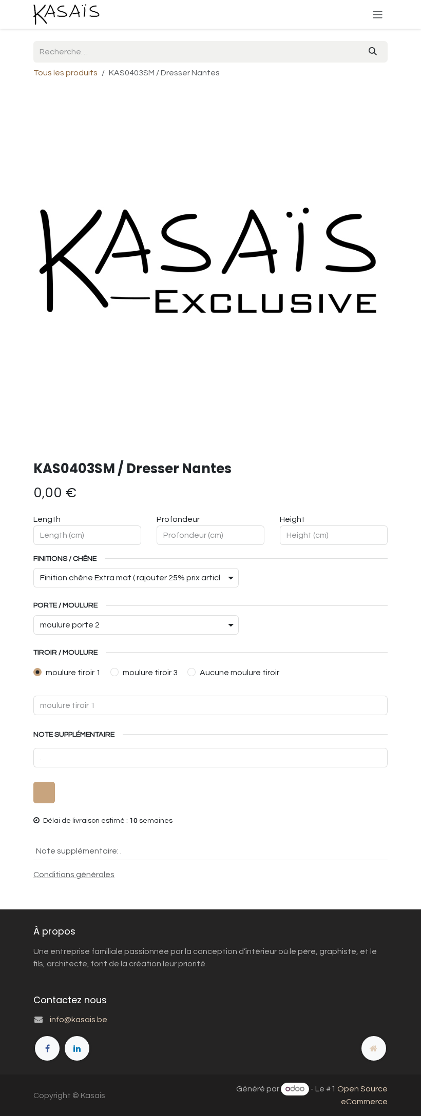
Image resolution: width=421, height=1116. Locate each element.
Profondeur (178, 519)
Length (47, 519)
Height (292, 519)
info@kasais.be (78, 1020)
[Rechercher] (373, 52)
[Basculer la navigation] (378, 14)
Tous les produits (65, 73)
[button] (44, 792)
